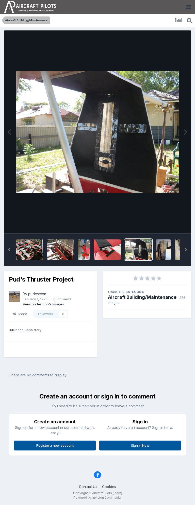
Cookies (109, 486)
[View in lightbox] (97, 132)
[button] (9, 249)
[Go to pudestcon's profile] (14, 296)
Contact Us (88, 486)
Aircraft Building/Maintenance (142, 297)
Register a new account (55, 445)
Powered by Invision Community (97, 497)
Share (21, 314)
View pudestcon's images (43, 304)
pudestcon (37, 294)
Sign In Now (140, 445)
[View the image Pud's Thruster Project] (29, 249)
